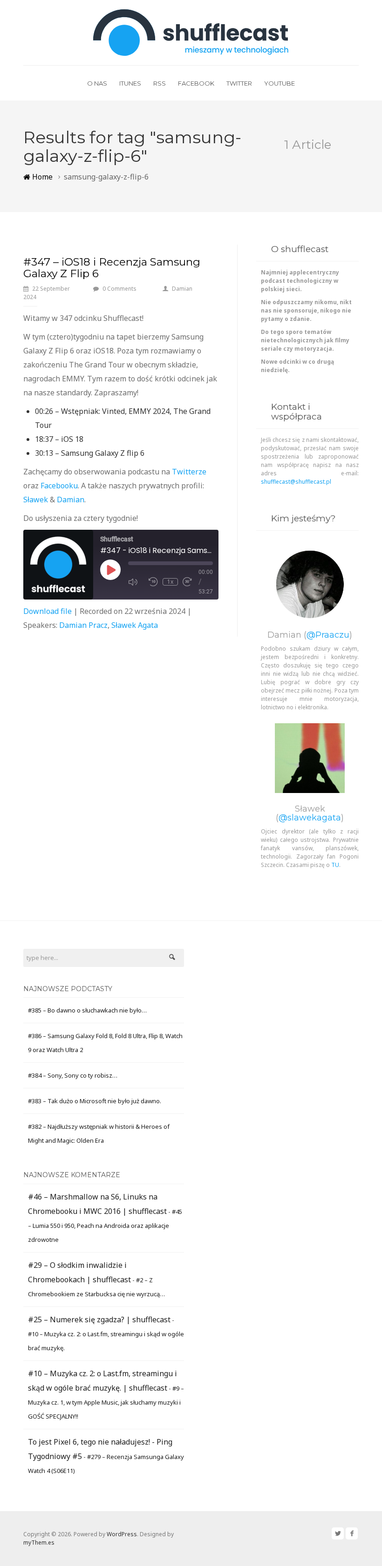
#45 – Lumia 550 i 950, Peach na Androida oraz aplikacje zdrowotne (105, 1225)
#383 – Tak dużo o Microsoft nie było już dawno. (94, 1101)
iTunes (130, 83)
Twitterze (189, 471)
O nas (97, 83)
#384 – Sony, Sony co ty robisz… (72, 1075)
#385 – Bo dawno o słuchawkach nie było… (87, 1010)
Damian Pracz (83, 625)
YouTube (279, 83)
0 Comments (119, 289)
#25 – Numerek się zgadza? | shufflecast (99, 1319)
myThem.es (39, 1542)
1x (170, 582)
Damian (182, 289)
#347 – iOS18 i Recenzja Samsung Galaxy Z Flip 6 (111, 267)
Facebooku (59, 485)
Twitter (239, 83)
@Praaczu (328, 635)
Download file (47, 611)
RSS (159, 83)
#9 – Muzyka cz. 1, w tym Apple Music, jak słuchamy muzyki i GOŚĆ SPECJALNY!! (106, 1402)
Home (41, 177)
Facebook (196, 83)
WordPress (122, 1534)
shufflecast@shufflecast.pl (296, 482)
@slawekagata (310, 818)
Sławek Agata (134, 625)
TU (335, 865)
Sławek (35, 499)
